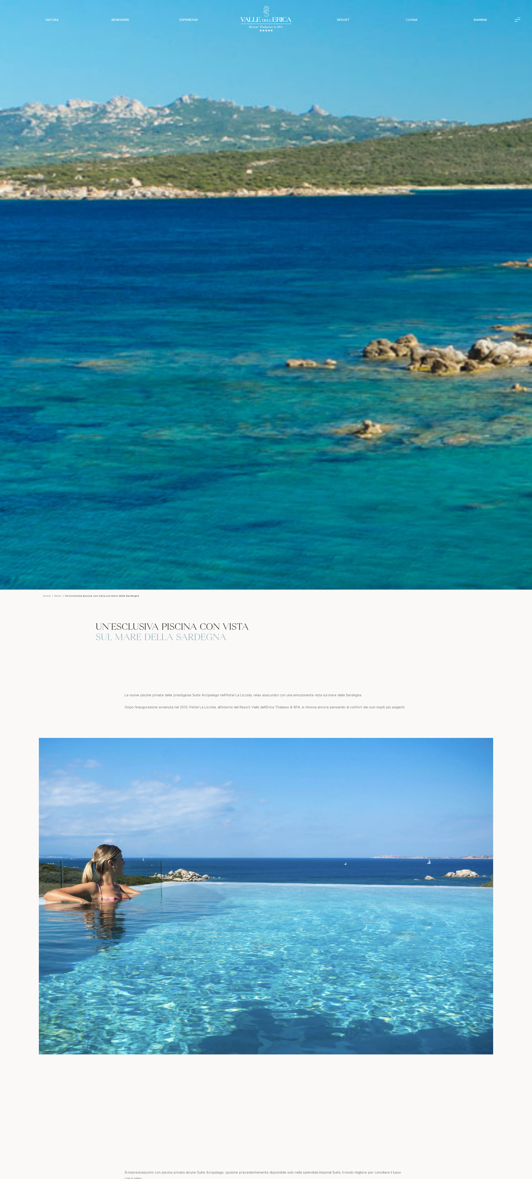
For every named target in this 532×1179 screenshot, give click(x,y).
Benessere (120, 19)
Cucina (411, 19)
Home (47, 596)
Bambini (480, 19)
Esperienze (189, 19)
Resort (343, 19)
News (57, 596)
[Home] (266, 19)
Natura (52, 19)
